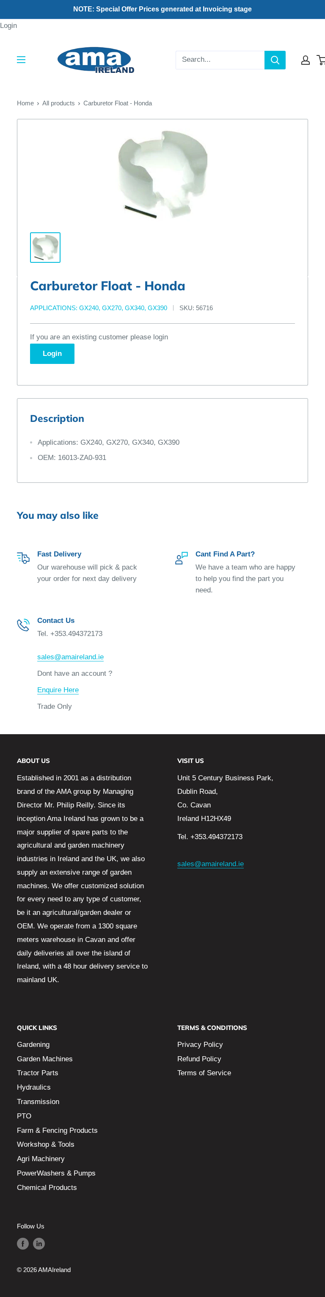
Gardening (33, 1045)
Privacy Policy (200, 1045)
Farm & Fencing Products (57, 1130)
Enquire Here (58, 690)
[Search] (275, 60)
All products (58, 103)
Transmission (38, 1102)
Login (8, 26)
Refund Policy (199, 1059)
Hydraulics (34, 1087)
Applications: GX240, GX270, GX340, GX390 (98, 307)
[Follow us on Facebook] (23, 1243)
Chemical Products (47, 1188)
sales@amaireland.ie (70, 657)
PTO (24, 1116)
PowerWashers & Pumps (56, 1173)
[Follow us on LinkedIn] (39, 1243)
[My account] (305, 60)
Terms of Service (204, 1073)
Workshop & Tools (45, 1144)
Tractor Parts (37, 1073)
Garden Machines (45, 1059)
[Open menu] (21, 59)
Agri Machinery (41, 1159)
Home (25, 103)
